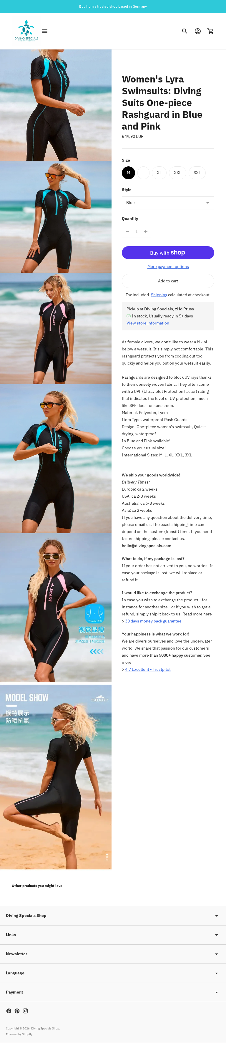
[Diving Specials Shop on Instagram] (25, 1011)
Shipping (159, 294)
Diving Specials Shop (45, 1028)
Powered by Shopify (19, 1034)
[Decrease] (127, 231)
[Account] (197, 31)
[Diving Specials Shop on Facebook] (9, 1011)
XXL (177, 172)
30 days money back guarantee (153, 621)
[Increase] (145, 231)
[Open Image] (56, 105)
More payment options (168, 266)
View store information (148, 323)
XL (159, 172)
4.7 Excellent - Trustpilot (148, 669)
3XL (197, 172)
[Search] (184, 31)
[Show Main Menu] (44, 31)
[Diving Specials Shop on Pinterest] (17, 1011)
